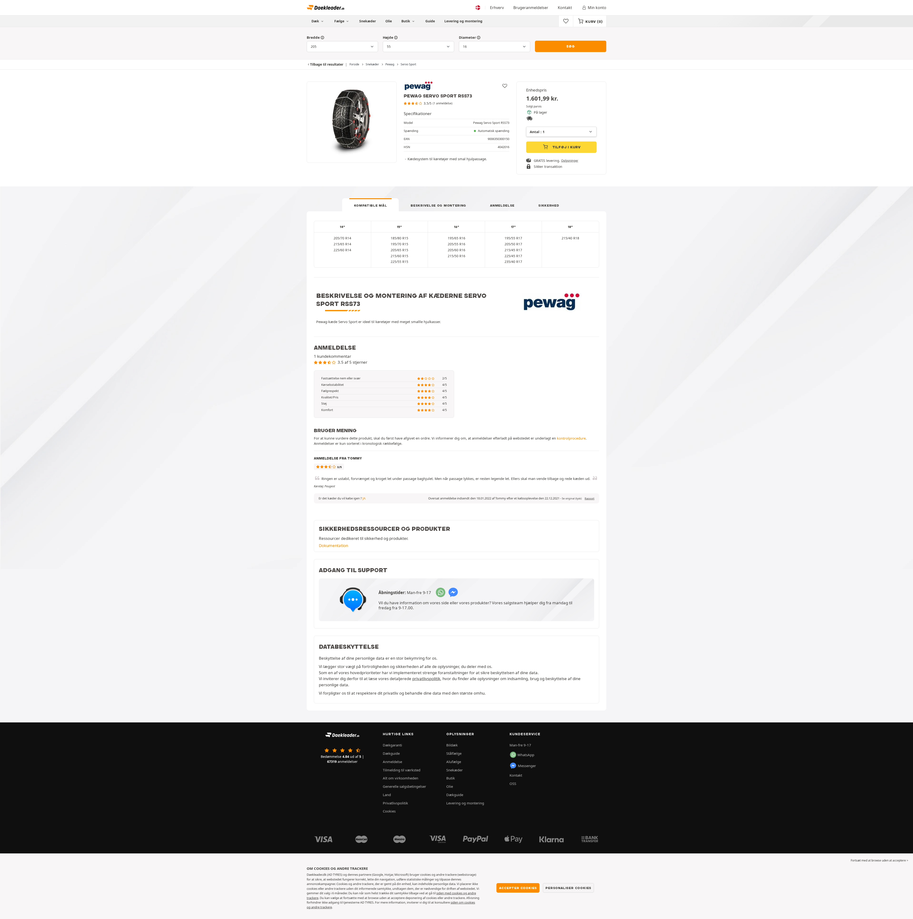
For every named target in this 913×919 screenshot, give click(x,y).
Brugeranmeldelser (530, 7)
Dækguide (391, 753)
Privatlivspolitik (395, 803)
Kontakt (565, 7)
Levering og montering (463, 21)
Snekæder (367, 21)
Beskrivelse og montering (438, 205)
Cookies (389, 811)
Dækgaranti (392, 745)
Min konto (597, 7)
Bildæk (452, 745)
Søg (570, 46)
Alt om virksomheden (400, 778)
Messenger (527, 765)
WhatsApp (525, 754)
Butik (406, 21)
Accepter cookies (518, 888)
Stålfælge (453, 753)
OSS (513, 783)
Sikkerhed (548, 205)
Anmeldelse (502, 205)
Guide (430, 21)
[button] (572, 498)
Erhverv (497, 7)
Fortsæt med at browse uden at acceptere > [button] (879, 860)
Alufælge (453, 761)
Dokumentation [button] (333, 545)
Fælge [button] (339, 21)
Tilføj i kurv (566, 147)
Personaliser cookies (568, 888)
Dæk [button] (315, 21)
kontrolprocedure (571, 438)
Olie (388, 21)
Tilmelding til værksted (401, 770)
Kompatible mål (370, 205)
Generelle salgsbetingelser (404, 786)
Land (387, 794)
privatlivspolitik (426, 678)
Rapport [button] (589, 498)
